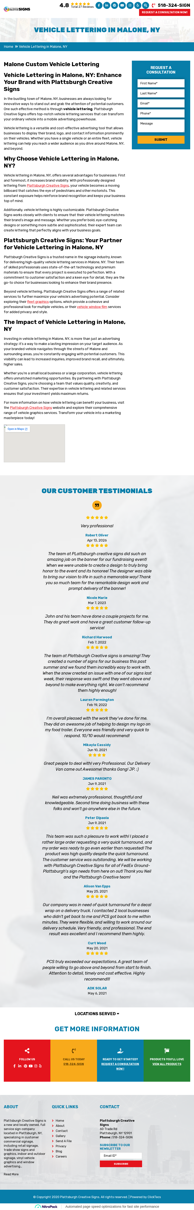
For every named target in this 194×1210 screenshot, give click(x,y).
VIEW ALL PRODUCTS (167, 1064)
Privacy (61, 1146)
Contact (62, 1131)
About (60, 1126)
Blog (59, 1151)
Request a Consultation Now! (164, 12)
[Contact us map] (169, 1131)
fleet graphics (38, 302)
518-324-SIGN (174, 5)
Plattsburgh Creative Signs (48, 185)
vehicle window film (92, 307)
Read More (11, 1174)
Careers (61, 1156)
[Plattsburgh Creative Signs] (17, 9)
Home (60, 1120)
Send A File (64, 1141)
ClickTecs (154, 1197)
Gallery (61, 1136)
